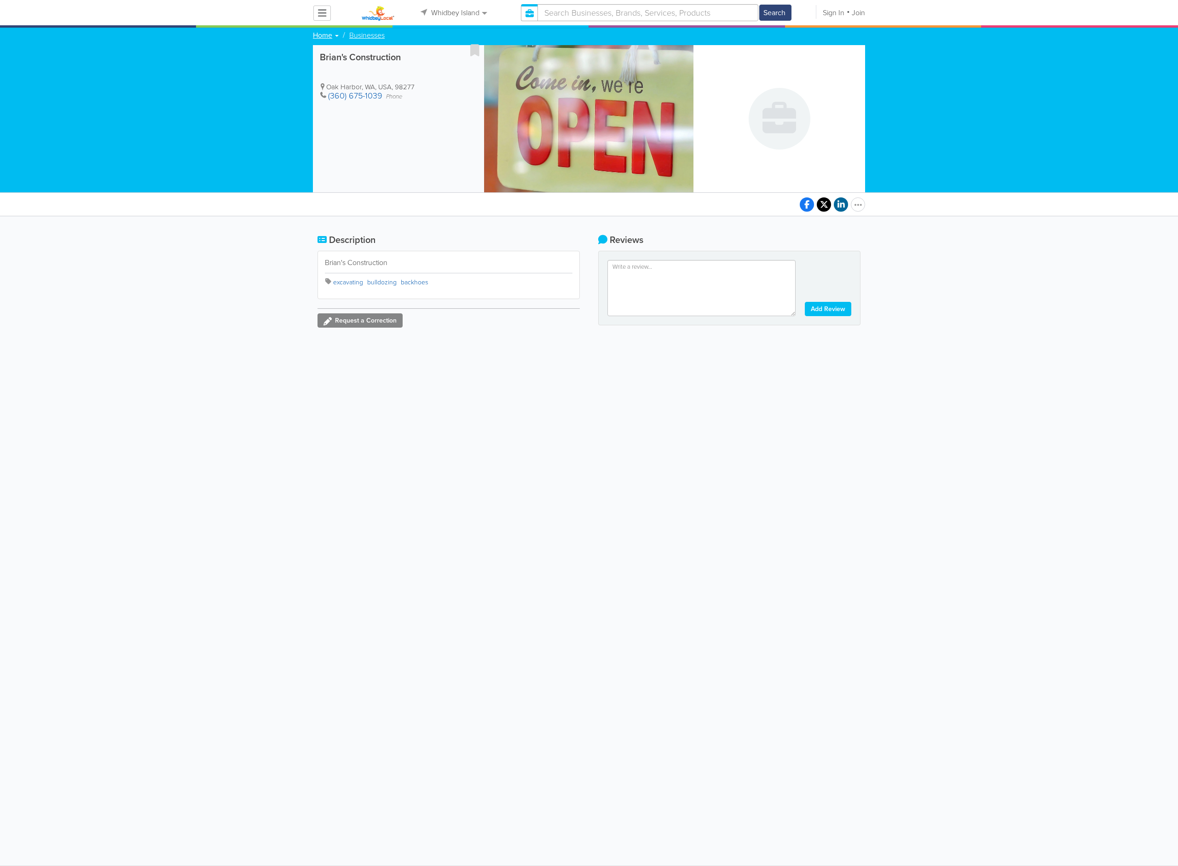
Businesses (367, 35)
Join (858, 12)
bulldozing (382, 282)
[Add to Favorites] (474, 50)
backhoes (414, 282)
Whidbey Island (454, 12)
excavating (348, 282)
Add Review (828, 309)
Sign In (833, 12)
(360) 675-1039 (355, 96)
